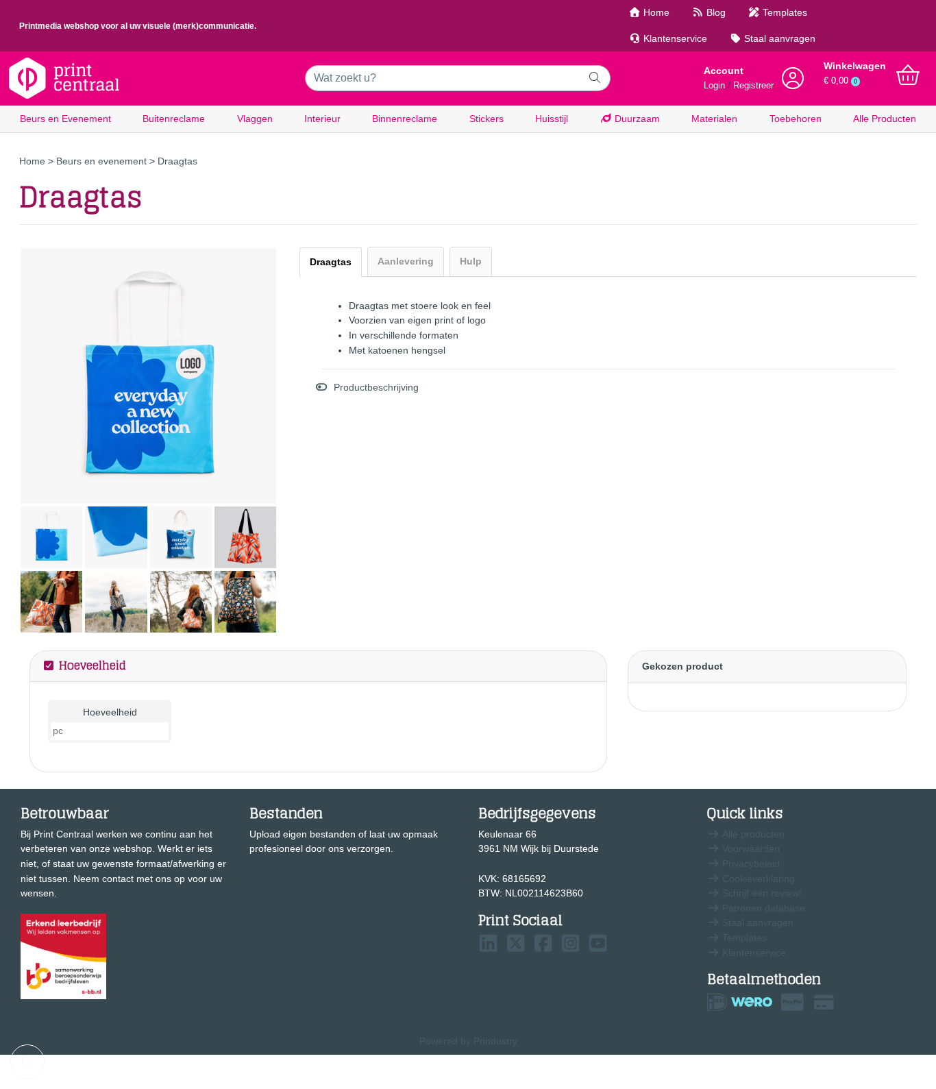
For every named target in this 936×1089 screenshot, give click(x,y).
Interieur (322, 118)
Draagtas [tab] (331, 261)
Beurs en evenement (102, 161)
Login (714, 85)
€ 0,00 (840, 81)
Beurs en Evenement (65, 118)
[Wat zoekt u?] (595, 78)
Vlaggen (255, 118)
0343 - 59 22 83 (525, 978)
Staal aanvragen (778, 38)
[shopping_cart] (908, 75)
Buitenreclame (174, 118)
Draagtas (177, 161)
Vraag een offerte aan (313, 884)
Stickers (486, 118)
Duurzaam (636, 118)
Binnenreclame (404, 118)
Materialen (714, 118)
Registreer (753, 85)
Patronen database (762, 908)
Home (655, 12)
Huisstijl (551, 118)
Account (723, 70)
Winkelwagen (855, 65)
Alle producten (752, 834)
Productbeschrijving (376, 387)
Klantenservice (674, 38)
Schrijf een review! (760, 893)
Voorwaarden (749, 848)
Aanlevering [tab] (406, 261)
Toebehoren (795, 118)
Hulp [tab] (471, 261)
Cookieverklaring (757, 878)
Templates (783, 12)
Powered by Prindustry (468, 1041)
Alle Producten (884, 118)
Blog (715, 12)
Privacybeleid (749, 863)
